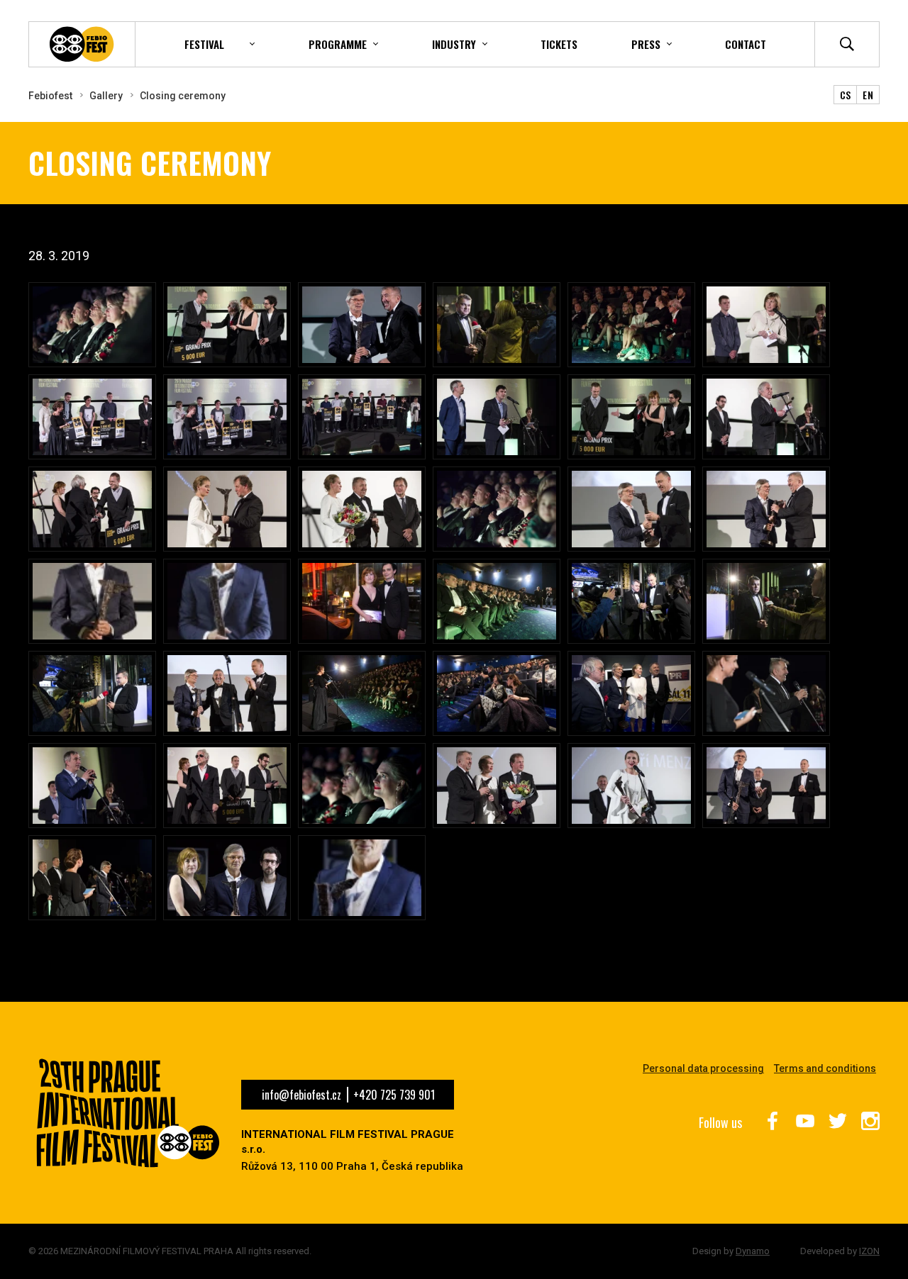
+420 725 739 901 (394, 1094)
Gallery (106, 95)
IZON (869, 1251)
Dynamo (753, 1251)
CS (845, 94)
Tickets (559, 44)
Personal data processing (703, 1068)
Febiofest (50, 95)
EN (868, 94)
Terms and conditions (825, 1068)
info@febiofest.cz (301, 1094)
